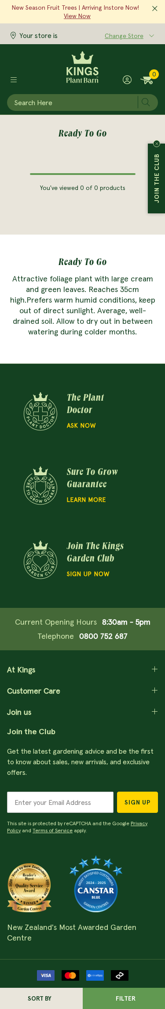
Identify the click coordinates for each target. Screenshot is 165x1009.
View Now (77, 16)
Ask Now (81, 425)
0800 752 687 (103, 636)
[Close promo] (155, 9)
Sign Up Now (88, 574)
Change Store (124, 36)
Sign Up (137, 802)
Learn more (86, 500)
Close (156, 143)
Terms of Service (53, 830)
